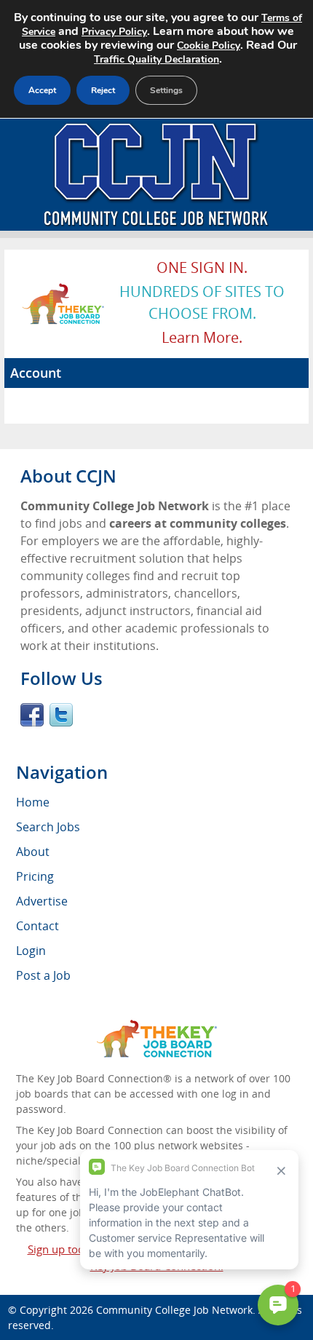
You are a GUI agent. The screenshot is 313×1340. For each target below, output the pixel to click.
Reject (103, 90)
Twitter (61, 714)
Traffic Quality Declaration (156, 59)
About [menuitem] (32, 852)
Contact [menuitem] (37, 926)
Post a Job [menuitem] (43, 975)
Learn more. (202, 337)
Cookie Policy (208, 45)
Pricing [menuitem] (35, 876)
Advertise (42, 901)
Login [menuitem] (31, 951)
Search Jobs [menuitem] (48, 827)
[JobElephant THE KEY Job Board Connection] (63, 290)
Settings (166, 90)
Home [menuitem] (32, 802)
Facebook (32, 714)
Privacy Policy (114, 32)
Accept (42, 90)
